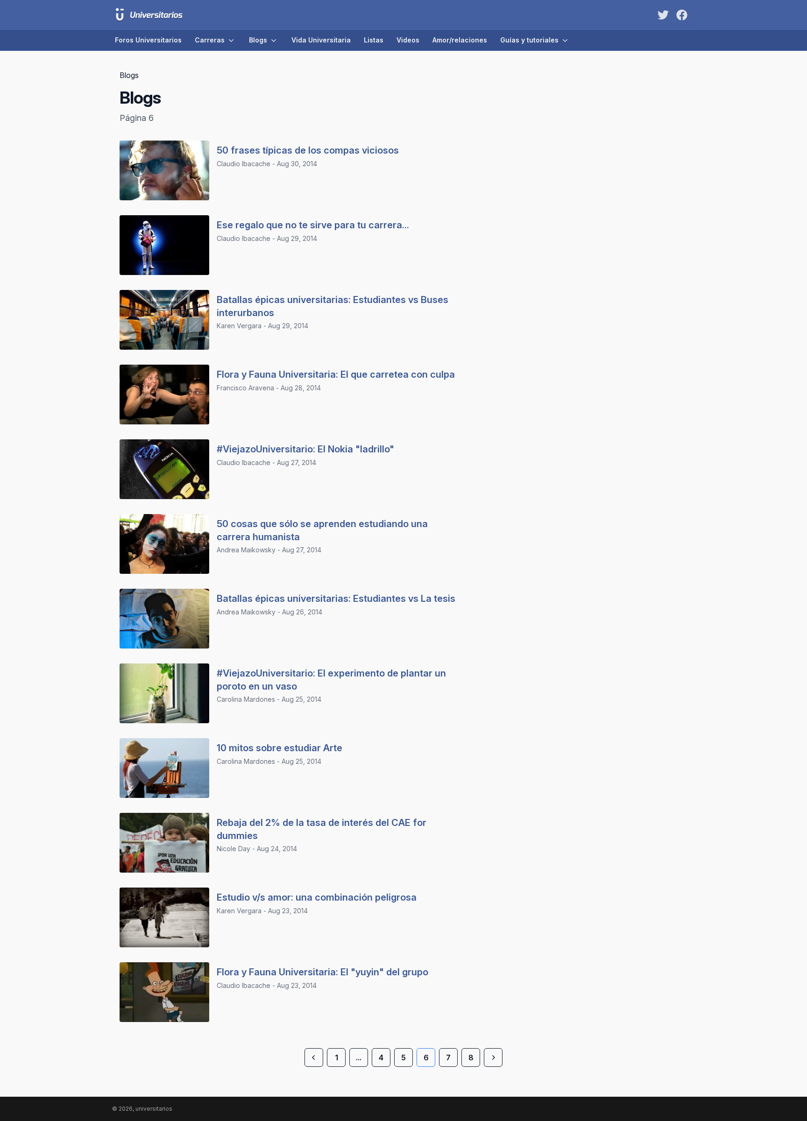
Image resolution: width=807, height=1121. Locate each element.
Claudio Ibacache (243, 164)
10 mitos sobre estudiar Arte (279, 748)
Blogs (258, 40)
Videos (407, 40)
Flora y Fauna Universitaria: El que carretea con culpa (336, 374)
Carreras (210, 40)
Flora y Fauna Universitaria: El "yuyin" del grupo (322, 972)
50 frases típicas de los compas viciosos (308, 150)
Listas (373, 40)
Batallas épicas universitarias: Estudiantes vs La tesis (336, 598)
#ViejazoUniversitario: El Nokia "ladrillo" (305, 449)
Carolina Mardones (246, 699)
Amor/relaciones (459, 40)
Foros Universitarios (148, 40)
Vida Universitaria (321, 40)
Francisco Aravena (245, 388)
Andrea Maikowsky (246, 550)
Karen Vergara (239, 326)
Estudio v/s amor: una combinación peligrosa (317, 897)
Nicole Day (233, 849)
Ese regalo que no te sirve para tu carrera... (313, 225)
